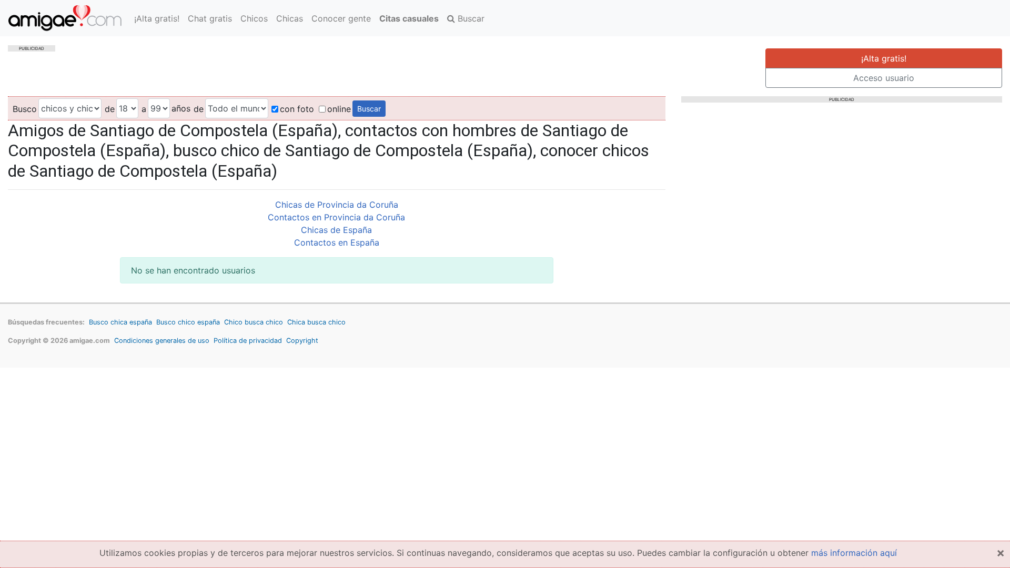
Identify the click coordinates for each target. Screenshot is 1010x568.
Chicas (289, 18)
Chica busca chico (316, 322)
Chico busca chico (253, 322)
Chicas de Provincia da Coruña (336, 204)
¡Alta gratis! (156, 18)
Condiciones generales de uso (161, 340)
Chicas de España (336, 230)
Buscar (469, 18)
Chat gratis (210, 18)
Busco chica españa (120, 322)
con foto (297, 109)
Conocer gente (341, 18)
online (339, 109)
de (110, 109)
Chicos (254, 18)
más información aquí (854, 552)
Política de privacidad (248, 340)
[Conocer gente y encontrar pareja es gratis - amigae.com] (65, 18)
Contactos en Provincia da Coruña (336, 217)
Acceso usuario (883, 78)
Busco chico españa (188, 322)
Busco (25, 109)
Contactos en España (336, 242)
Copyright (302, 340)
